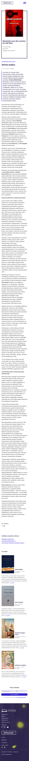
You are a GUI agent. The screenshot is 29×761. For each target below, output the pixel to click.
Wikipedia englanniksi (8, 539)
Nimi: (17, 689)
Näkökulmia (4, 740)
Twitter (4, 526)
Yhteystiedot (4, 724)
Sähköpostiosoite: (6, 689)
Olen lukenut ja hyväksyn (15, 697)
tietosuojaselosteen (21, 697)
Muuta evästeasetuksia (7, 754)
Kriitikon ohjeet (5, 745)
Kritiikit (3, 737)
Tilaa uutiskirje (14, 694)
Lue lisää (12, 582)
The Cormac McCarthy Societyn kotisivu (13, 543)
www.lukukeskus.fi (6, 722)
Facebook (2, 526)
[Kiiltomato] (7, 4)
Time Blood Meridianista (8, 541)
